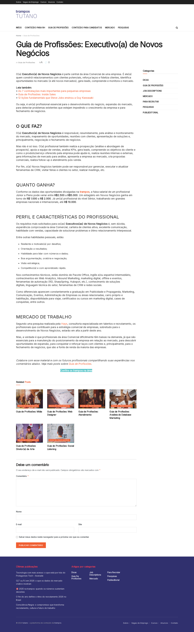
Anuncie (51, 2)
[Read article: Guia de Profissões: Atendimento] (91, 398)
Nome (19, 511)
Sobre (18, 2)
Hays (64, 323)
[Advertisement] (126, 13)
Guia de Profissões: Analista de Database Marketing (120, 414)
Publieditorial (150, 112)
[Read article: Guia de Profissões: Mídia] (29, 398)
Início (19, 27)
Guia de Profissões (58, 27)
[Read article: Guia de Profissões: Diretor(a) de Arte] (29, 433)
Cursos (43, 2)
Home (18, 36)
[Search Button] (177, 27)
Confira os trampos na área (76, 370)
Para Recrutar (151, 101)
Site (80, 524)
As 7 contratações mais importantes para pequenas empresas (54, 90)
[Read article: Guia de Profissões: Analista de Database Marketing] (122, 398)
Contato (60, 2)
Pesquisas (123, 27)
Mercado (110, 27)
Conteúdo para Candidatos (87, 27)
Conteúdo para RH (35, 27)
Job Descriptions (152, 91)
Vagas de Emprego (31, 2)
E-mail (19, 524)
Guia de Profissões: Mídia (29, 411)
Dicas (146, 80)
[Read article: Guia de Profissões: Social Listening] (60, 433)
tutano (25, 623)
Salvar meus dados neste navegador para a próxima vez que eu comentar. (54, 537)
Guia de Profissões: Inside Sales (37, 94)
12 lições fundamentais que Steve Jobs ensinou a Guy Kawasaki (55, 97)
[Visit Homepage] (27, 14)
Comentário (22, 476)
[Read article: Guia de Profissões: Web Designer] (60, 398)
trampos (84, 191)
